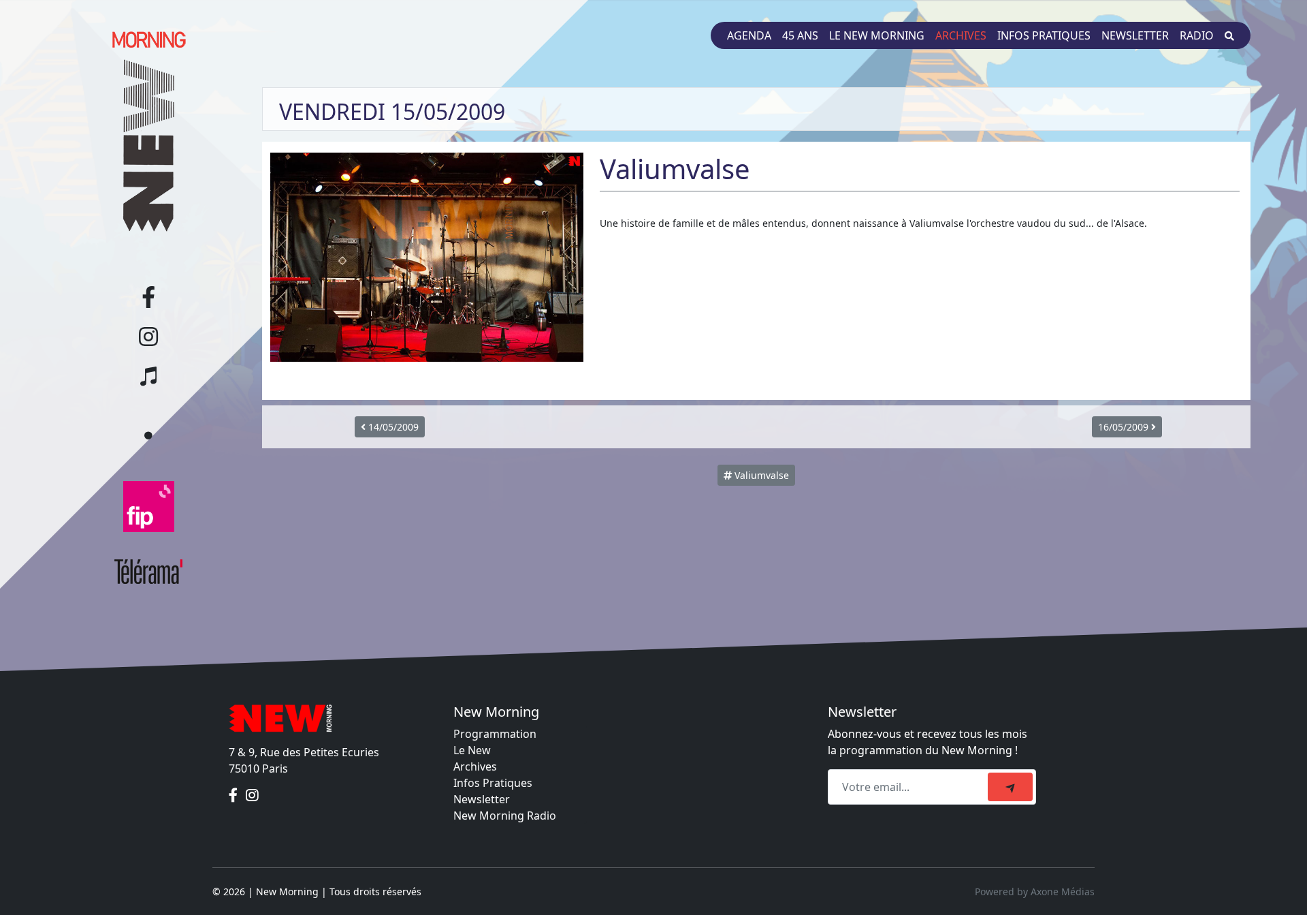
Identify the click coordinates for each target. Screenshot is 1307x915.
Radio (1197, 35)
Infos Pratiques (492, 782)
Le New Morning (876, 35)
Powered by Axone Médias (1035, 891)
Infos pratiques (1044, 35)
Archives (960, 35)
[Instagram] (252, 795)
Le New (472, 750)
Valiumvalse (760, 475)
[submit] (1010, 787)
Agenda (749, 35)
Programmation (494, 733)
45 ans (800, 35)
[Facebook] (234, 795)
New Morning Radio (504, 815)
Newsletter (1135, 35)
